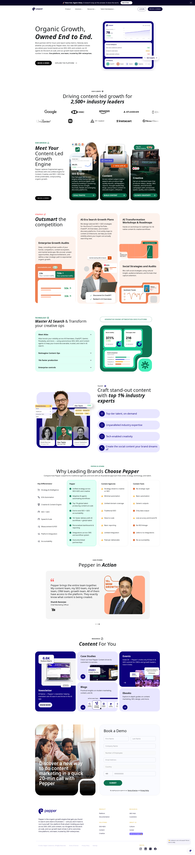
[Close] (191, 2)
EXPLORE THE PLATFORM (64, 63)
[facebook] (155, 849)
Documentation (104, 817)
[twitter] (150, 849)
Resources (90, 9)
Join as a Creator (136, 834)
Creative (102, 833)
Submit (112, 783)
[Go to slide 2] (97, 624)
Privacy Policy (144, 790)
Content (102, 830)
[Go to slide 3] (99, 624)
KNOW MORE (45, 705)
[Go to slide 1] (95, 624)
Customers (133, 817)
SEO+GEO (102, 826)
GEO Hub (132, 813)
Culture (132, 826)
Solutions (78, 9)
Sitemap (95, 845)
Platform (102, 813)
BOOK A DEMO (43, 63)
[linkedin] (145, 849)
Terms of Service (133, 790)
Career (131, 830)
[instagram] (140, 849)
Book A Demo (155, 9)
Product (68, 9)
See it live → (126, 3)
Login (141, 9)
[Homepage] (47, 811)
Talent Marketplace (107, 9)
